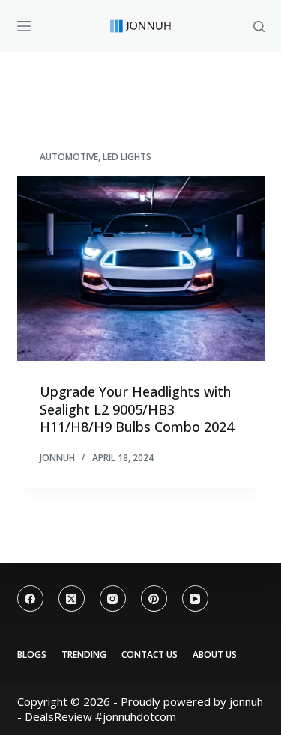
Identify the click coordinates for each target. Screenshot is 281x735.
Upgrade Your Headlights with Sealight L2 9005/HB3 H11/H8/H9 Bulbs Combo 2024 (137, 409)
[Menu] (24, 26)
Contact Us (149, 655)
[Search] (259, 26)
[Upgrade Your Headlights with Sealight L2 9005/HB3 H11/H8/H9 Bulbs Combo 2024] (141, 269)
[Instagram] (113, 598)
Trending (83, 655)
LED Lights (127, 156)
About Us (215, 655)
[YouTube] (195, 598)
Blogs (31, 655)
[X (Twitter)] (71, 598)
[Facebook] (30, 598)
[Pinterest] (154, 598)
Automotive (69, 156)
